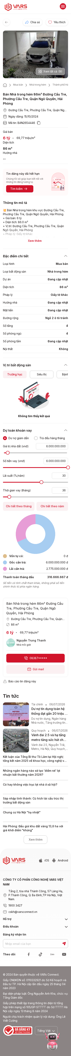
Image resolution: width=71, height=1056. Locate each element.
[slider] (7, 452)
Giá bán (8, 131)
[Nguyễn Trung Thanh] (10, 642)
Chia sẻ (35, 22)
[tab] (15, 374)
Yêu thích (59, 22)
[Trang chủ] (5, 85)
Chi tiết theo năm (52, 506)
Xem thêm (35, 839)
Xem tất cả (52, 71)
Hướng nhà (10, 152)
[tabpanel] (35, 399)
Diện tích (8, 142)
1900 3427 (15, 905)
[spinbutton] (52, 446)
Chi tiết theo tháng (19, 506)
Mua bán (18, 84)
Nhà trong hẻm (37, 84)
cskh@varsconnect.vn (22, 911)
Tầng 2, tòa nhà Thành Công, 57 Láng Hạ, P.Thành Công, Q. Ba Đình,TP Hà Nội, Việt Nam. (35, 895)
